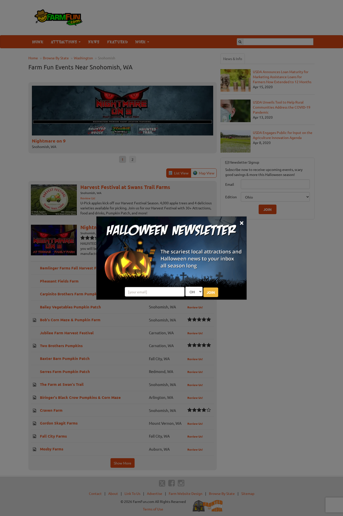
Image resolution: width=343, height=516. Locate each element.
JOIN (211, 292)
